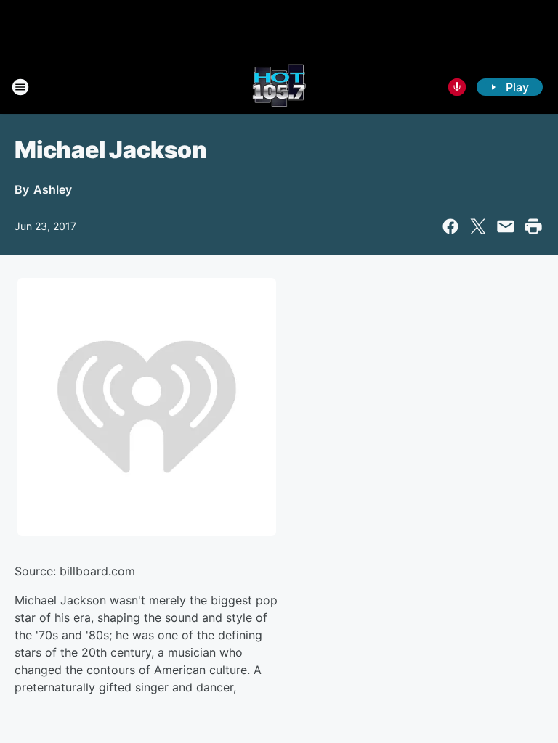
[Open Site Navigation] (20, 87)
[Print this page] (533, 226)
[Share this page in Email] (506, 226)
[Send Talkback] (457, 87)
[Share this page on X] (478, 226)
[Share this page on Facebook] (450, 226)
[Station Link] (279, 87)
